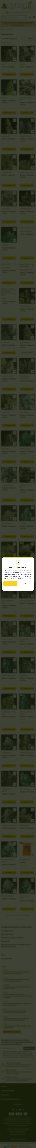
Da (10, 583)
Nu (26, 583)
